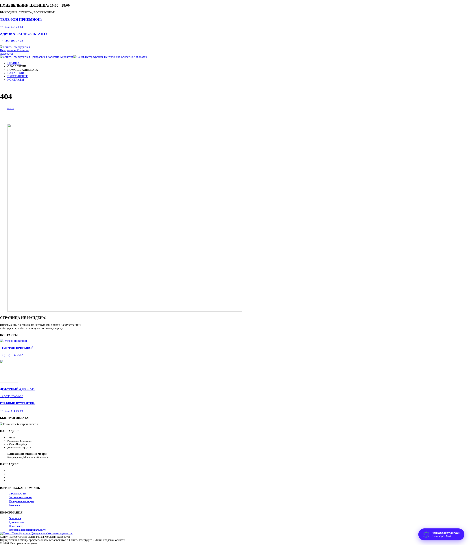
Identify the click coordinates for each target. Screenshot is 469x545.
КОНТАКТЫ (15, 79)
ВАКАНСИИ (15, 73)
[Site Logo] (20, 53)
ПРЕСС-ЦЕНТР (17, 76)
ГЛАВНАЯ (14, 63)
